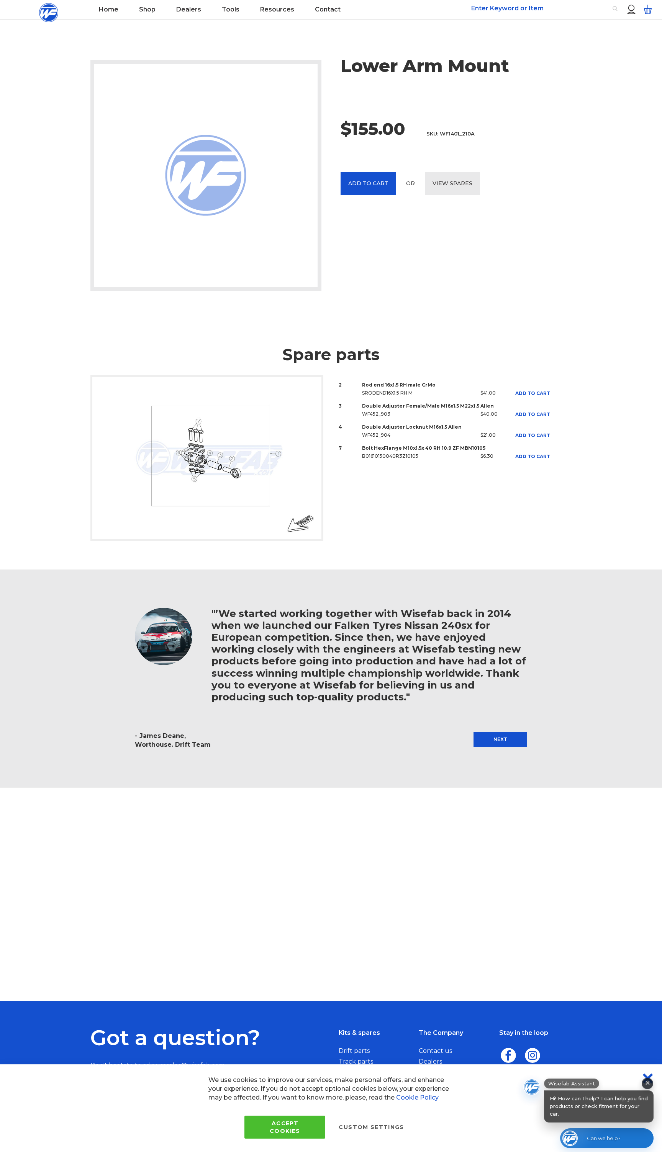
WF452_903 (376, 414)
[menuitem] (108, 9)
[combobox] (544, 8)
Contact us (435, 1050)
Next (500, 739)
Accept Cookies (285, 1127)
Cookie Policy (417, 1097)
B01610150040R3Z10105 (390, 456)
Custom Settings (371, 1127)
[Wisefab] (48, 9)
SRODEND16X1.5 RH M (387, 393)
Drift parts (354, 1050)
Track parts (356, 1061)
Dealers (430, 1061)
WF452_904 (376, 435)
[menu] (258, 9)
